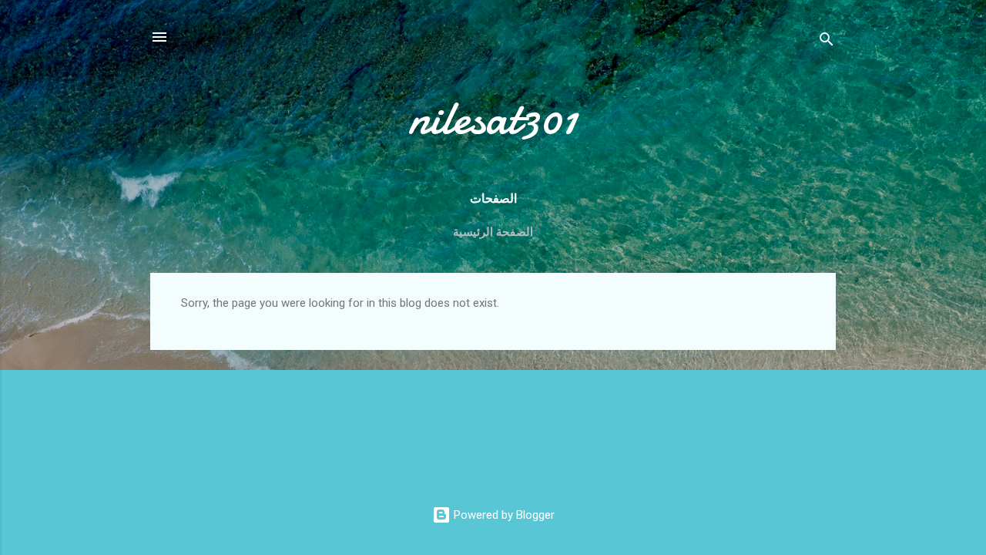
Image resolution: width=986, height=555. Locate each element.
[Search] (826, 42)
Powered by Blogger (503, 515)
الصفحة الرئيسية (493, 232)
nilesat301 (493, 118)
